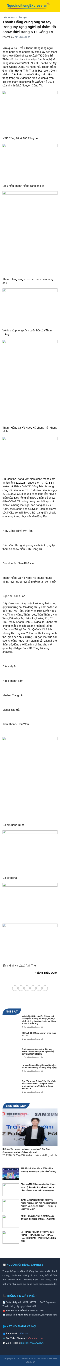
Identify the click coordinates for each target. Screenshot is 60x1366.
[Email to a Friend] (33, 988)
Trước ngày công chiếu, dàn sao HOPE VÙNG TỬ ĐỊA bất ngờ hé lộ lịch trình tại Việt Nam (38, 1051)
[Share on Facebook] (21, 988)
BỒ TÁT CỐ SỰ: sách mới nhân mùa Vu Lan (39, 1034)
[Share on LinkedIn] (45, 988)
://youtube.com (35, 1338)
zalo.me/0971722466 (32, 1342)
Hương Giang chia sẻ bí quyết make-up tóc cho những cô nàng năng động (39, 1066)
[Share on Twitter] (27, 988)
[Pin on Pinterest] (39, 988)
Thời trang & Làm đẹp (14, 18)
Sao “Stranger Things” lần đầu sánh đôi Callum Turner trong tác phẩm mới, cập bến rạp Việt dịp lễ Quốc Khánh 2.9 (39, 1085)
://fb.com (23, 1333)
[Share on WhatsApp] (15, 988)
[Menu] (56, 6)
